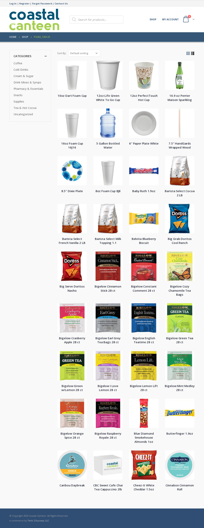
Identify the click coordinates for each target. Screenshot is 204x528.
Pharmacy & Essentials (28, 89)
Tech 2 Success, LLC (38, 520)
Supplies (19, 101)
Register (24, 3)
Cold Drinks (21, 69)
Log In (13, 3)
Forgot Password (42, 3)
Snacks (18, 95)
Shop (153, 19)
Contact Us (61, 3)
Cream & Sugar (23, 76)
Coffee (18, 63)
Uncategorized (23, 114)
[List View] (193, 53)
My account (170, 19)
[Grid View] (188, 53)
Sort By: (61, 53)
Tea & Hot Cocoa (25, 108)
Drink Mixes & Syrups (27, 82)
